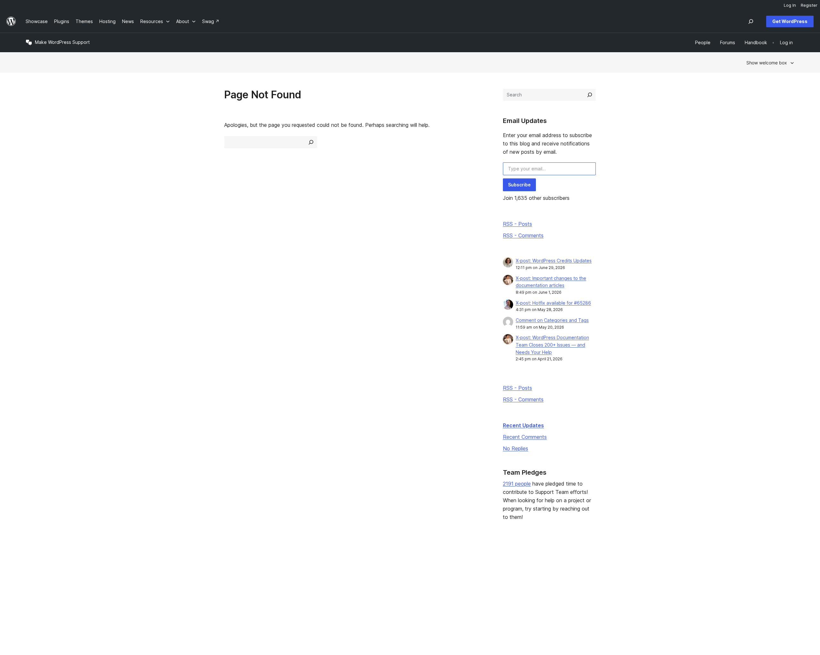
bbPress (657, 583)
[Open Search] (751, 21)
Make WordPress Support (62, 42)
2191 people (517, 483)
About (32, 563)
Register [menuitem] (809, 5)
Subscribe (519, 184)
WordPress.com (665, 563)
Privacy (33, 593)
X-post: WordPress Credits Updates (554, 260)
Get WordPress (790, 21)
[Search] (590, 95)
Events (498, 573)
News (31, 573)
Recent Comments (525, 437)
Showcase (192, 563)
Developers (348, 583)
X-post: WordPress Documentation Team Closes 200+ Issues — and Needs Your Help (552, 345)
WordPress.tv (353, 593)
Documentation (352, 573)
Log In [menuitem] (790, 5)
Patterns (190, 593)
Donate (501, 583)
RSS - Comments (523, 235)
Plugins (188, 583)
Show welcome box (766, 62)
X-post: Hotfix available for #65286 (553, 303)
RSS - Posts (517, 224)
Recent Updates (523, 425)
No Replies (515, 448)
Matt (653, 573)
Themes (189, 573)
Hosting (34, 583)
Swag (499, 593)
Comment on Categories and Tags (552, 320)
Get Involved (504, 563)
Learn (342, 563)
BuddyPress (661, 593)
